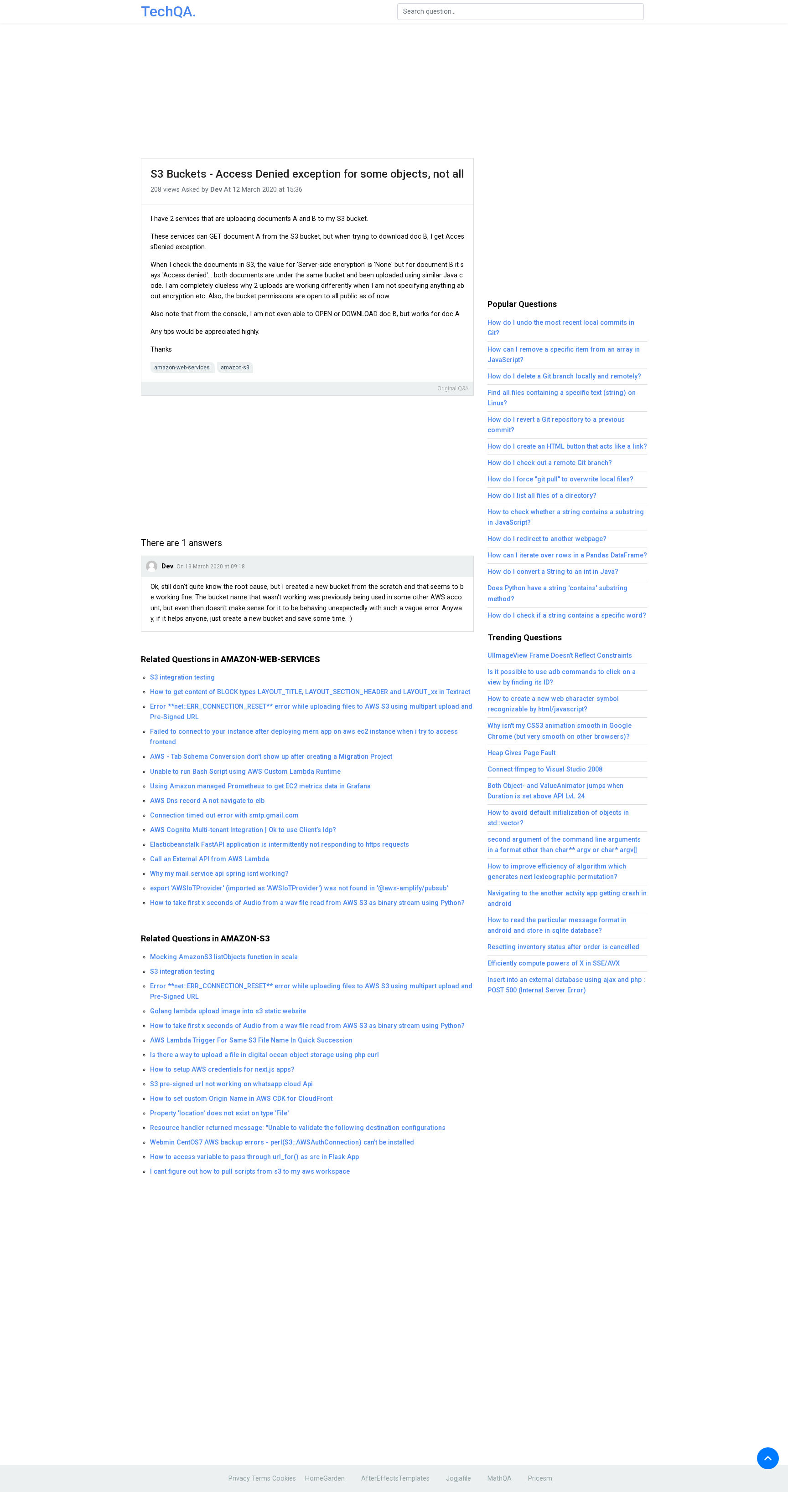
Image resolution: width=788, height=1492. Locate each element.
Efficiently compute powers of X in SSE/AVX (553, 963)
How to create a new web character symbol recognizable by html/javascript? (553, 704)
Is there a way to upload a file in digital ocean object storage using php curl (264, 1055)
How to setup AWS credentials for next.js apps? (222, 1069)
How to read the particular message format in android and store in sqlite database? (557, 925)
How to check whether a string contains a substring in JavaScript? (565, 517)
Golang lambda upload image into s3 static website (228, 1011)
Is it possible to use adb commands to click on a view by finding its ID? (561, 677)
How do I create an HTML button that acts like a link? (567, 446)
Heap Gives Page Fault (521, 753)
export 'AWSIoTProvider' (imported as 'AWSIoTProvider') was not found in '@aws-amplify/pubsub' (299, 888)
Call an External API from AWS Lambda (209, 859)
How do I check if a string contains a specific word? (566, 615)
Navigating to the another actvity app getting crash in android (567, 898)
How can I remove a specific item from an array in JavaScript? (563, 355)
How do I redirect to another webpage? (547, 539)
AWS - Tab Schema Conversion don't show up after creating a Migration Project (271, 757)
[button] (768, 1458)
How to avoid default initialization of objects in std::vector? (558, 818)
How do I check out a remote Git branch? (549, 463)
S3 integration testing (182, 677)
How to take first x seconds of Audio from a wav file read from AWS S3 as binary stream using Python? (307, 903)
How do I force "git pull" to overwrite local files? (560, 479)
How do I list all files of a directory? (541, 496)
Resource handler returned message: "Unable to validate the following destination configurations (298, 1128)
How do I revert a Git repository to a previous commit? (556, 425)
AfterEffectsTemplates (395, 1478)
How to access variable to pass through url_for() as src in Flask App (254, 1157)
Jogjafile (458, 1478)
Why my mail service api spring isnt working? (219, 874)
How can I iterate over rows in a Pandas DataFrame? (567, 555)
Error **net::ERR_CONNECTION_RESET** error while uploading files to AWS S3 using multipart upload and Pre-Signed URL (311, 712)
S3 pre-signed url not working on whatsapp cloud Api (231, 1084)
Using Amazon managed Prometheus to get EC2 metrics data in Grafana (260, 786)
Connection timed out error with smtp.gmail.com (224, 815)
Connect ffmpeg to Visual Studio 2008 (544, 769)
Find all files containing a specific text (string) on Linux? (561, 398)
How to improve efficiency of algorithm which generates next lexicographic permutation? (556, 872)
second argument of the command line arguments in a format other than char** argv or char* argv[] (564, 845)
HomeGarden (325, 1478)
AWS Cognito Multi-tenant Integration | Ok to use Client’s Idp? (243, 830)
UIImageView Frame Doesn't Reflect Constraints (559, 655)
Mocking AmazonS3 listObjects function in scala (224, 957)
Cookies (284, 1478)
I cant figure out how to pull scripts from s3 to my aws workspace (250, 1171)
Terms (261, 1478)
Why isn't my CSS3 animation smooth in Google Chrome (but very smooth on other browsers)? (559, 731)
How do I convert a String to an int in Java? (552, 572)
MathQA (499, 1478)
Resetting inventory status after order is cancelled (563, 947)
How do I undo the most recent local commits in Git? (560, 328)
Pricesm (540, 1478)
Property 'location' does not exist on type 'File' (219, 1113)
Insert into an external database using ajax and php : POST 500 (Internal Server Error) (566, 985)
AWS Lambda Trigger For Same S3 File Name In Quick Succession (251, 1040)
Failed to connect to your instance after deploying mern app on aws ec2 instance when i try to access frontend (304, 737)
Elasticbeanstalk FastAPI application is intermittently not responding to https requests (279, 844)
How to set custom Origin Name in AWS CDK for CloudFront (241, 1099)
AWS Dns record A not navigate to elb (207, 801)
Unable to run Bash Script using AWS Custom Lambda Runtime (245, 772)
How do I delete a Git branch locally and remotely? (564, 376)
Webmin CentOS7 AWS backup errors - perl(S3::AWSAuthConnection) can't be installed (282, 1142)
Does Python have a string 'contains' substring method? (557, 593)
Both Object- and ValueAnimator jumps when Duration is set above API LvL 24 (555, 791)
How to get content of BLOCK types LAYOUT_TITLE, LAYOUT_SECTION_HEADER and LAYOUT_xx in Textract (310, 692)
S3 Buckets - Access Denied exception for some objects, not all (307, 174)
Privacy (239, 1478)
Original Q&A (453, 388)
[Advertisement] (394, 91)
